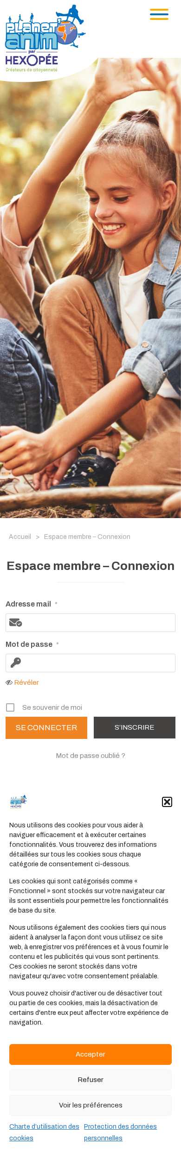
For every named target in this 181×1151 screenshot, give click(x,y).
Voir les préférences (91, 1105)
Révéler (26, 682)
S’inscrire (135, 727)
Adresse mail (32, 604)
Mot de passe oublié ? (90, 755)
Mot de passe (32, 644)
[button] (167, 802)
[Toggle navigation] (159, 14)
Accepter (90, 1054)
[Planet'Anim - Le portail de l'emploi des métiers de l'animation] (53, 43)
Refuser (90, 1079)
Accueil (20, 536)
